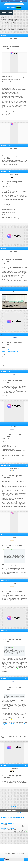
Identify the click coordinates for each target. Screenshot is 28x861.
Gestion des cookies (20, 853)
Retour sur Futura (7, 1)
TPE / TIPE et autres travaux (18, 20)
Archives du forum (12, 17)
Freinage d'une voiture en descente (8, 823)
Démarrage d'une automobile (7, 828)
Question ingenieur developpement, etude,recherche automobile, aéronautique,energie (12, 818)
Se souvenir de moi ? (11, 7)
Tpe (11, 806)
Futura (5, 853)
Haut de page (19, 856)
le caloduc (15, 806)
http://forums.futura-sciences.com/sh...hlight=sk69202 (10, 350)
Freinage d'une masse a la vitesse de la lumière (11, 812)
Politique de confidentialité (11, 856)
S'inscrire (21, 1)
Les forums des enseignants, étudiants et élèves (11, 19)
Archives (9, 853)
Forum (4, 17)
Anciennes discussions (6, 20)
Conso (13, 853)
